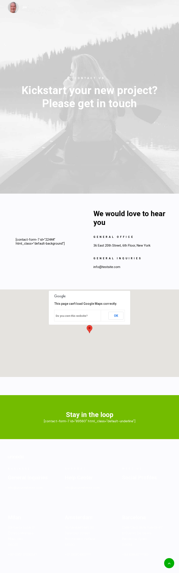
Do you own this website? (72, 315)
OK (116, 315)
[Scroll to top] (169, 563)
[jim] (17, 7)
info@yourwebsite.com (25, 487)
